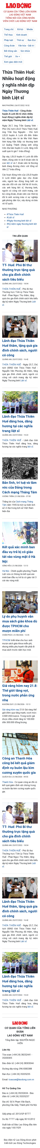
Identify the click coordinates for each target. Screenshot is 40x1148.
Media (30, 29)
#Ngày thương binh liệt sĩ (19, 220)
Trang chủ (9, 29)
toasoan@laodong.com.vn (21, 1079)
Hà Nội (5, 571)
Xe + (17, 56)
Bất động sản (10, 51)
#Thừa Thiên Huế (15, 214)
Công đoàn (9, 45)
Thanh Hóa (7, 782)
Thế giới (8, 56)
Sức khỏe (25, 51)
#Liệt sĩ (10, 217)
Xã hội (20, 29)
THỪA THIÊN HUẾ (11, 289)
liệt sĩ (9, 163)
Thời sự (20, 40)
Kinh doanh (21, 34)
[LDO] (20, 251)
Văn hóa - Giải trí (26, 45)
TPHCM (6, 640)
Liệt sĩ (30, 120)
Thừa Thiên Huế (10, 110)
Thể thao (8, 34)
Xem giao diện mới (13, 62)
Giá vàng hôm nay (10, 709)
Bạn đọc (32, 40)
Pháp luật (8, 40)
